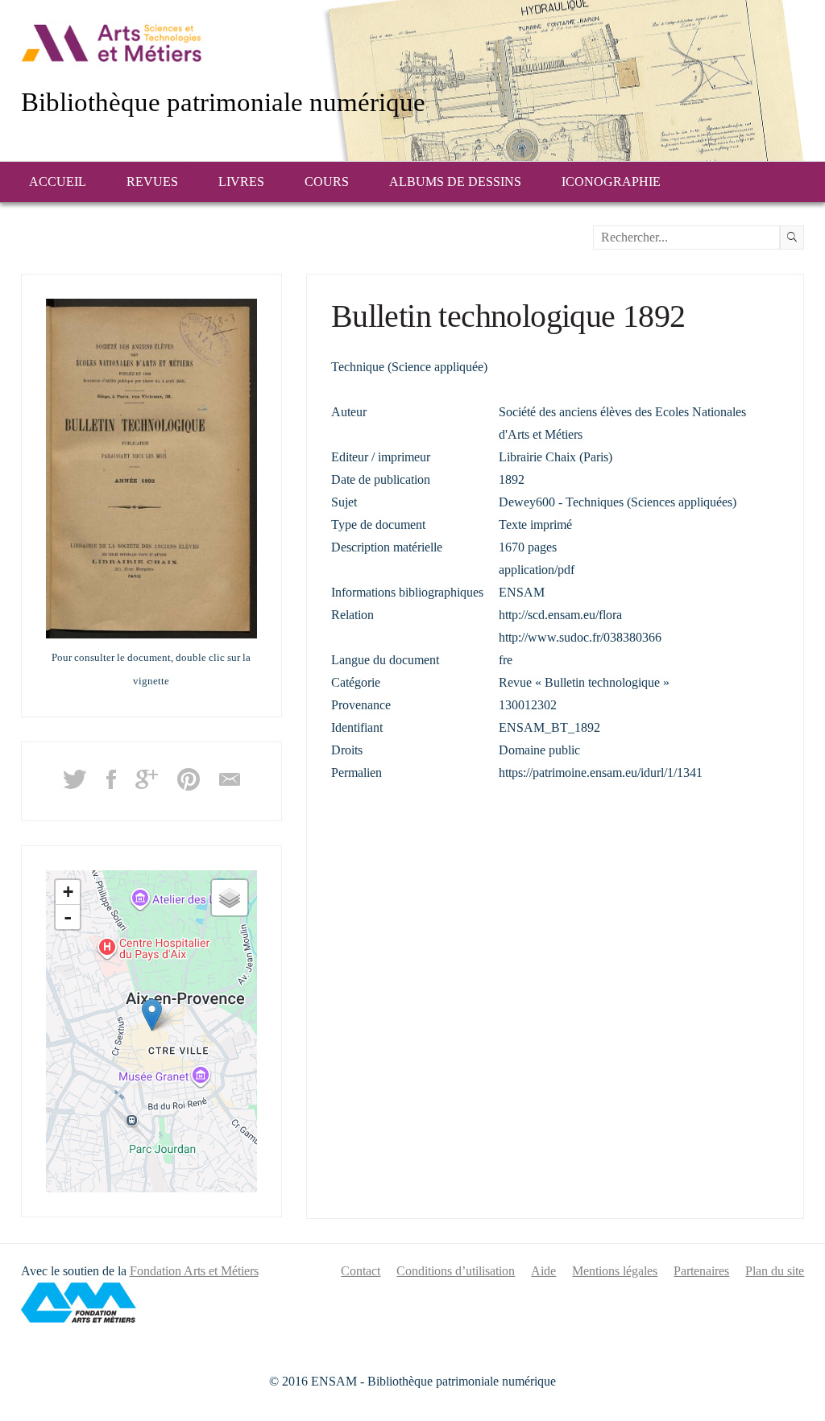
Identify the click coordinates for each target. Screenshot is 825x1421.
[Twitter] (75, 784)
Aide (543, 1271)
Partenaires (701, 1271)
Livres (241, 181)
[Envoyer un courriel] (229, 784)
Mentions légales (614, 1271)
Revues (152, 181)
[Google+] (146, 784)
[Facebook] (111, 784)
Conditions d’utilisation (455, 1271)
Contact (360, 1271)
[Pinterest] (188, 784)
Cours (327, 181)
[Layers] (229, 897)
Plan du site (774, 1271)
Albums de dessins (455, 181)
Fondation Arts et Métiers (194, 1271)
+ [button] (68, 892)
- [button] (67, 917)
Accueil (57, 181)
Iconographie (611, 181)
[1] (792, 237)
